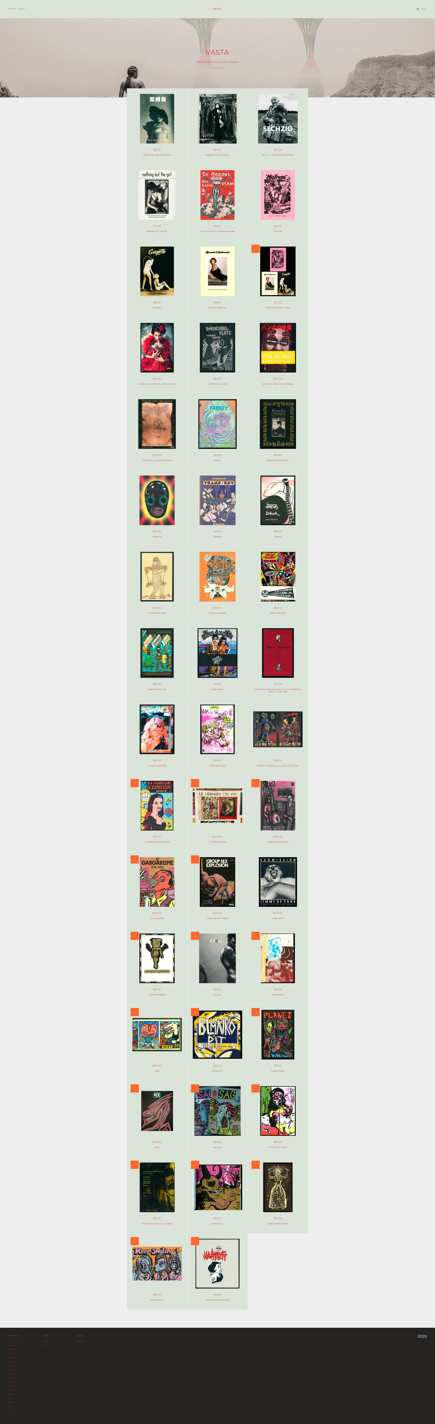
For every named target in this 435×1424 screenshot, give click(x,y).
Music (10, 1398)
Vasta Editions (12, 1357)
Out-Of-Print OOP (14, 1378)
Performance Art (13, 1410)
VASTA (217, 8)
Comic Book (12, 1390)
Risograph (11, 1402)
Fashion (10, 1406)
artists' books (12, 1349)
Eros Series (11, 1370)
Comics (10, 1415)
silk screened (12, 1374)
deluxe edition (12, 1345)
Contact (21, 9)
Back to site (46, 1345)
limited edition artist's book (17, 1341)
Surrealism (11, 1382)
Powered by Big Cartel (422, 1336)
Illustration (11, 1394)
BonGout (11, 1362)
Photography (12, 1386)
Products (12, 9)
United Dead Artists (14, 1366)
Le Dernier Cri (12, 1353)
